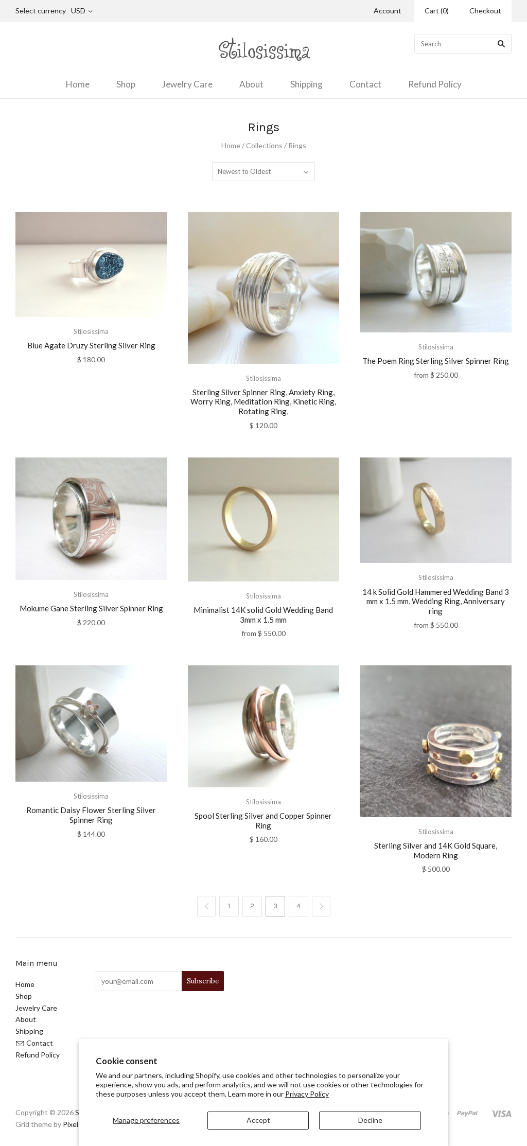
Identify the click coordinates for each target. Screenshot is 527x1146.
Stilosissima (91, 331)
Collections (264, 145)
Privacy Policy (307, 1093)
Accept (258, 1120)
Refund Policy (435, 84)
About (251, 84)
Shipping (306, 84)
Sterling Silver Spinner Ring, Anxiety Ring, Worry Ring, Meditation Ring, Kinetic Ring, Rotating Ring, (263, 401)
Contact (365, 84)
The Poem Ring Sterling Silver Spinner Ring (435, 360)
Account (387, 10)
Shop (125, 84)
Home (78, 84)
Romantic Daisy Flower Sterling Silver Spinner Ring (91, 814)
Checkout (485, 10)
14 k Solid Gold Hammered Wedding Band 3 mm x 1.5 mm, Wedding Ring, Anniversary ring (435, 601)
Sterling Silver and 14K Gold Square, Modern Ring (435, 850)
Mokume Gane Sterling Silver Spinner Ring (91, 608)
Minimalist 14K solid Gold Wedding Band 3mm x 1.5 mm (263, 614)
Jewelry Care (187, 84)
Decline (370, 1120)
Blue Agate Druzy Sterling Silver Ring (91, 345)
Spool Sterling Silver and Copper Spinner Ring (263, 820)
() (437, 10)
